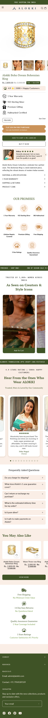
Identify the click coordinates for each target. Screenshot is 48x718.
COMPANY (5, 657)
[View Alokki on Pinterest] (15, 713)
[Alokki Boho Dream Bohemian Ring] (5, 65)
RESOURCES (6, 664)
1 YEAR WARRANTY (10, 179)
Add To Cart (19, 350)
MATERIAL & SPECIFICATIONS (14, 175)
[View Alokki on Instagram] (4, 713)
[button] (42, 8)
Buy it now (24, 144)
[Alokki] (24, 8)
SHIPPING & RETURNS (11, 183)
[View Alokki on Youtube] (20, 713)
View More (24, 577)
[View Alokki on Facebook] (9, 713)
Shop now (9, 362)
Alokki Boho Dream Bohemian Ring (11, 562)
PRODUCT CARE (8, 187)
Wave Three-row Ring (32, 562)
